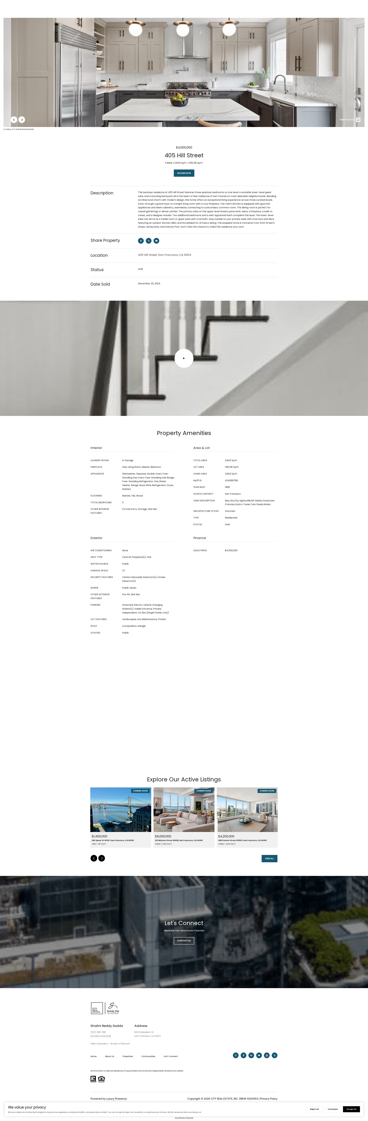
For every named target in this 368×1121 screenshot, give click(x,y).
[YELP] (274, 1055)
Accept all (351, 1109)
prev (14, 119)
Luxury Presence (116, 1098)
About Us (109, 1056)
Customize (333, 1109)
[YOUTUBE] (259, 1055)
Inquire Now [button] (184, 173)
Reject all (314, 1109)
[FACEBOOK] (243, 1055)
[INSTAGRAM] (236, 1055)
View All (269, 858)
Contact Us (184, 940)
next (21, 119)
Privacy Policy (268, 1098)
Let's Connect (171, 1056)
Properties (128, 1056)
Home (94, 1056)
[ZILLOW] (267, 1055)
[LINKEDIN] (251, 1055)
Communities (148, 1056)
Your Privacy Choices (184, 1118)
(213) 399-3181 (98, 1032)
